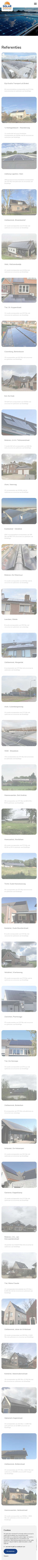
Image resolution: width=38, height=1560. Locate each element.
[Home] (7, 5)
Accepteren (10, 1551)
